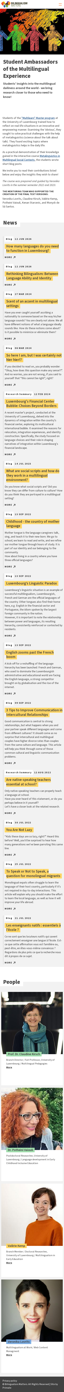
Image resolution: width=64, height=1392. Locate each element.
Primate (6, 1388)
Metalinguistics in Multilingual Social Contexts (31, 158)
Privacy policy (9, 1381)
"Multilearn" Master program (38, 118)
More (8, 257)
